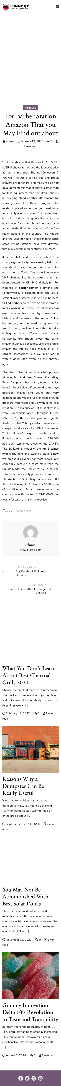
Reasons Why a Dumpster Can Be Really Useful (23, 786)
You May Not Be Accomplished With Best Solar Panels (25, 896)
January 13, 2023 (32, 141)
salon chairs (23, 511)
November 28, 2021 (18, 940)
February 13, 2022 (18, 713)
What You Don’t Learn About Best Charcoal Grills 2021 (29, 675)
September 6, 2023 (18, 824)
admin (10, 141)
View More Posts (30, 550)
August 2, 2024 (16, 1055)
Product (30, 108)
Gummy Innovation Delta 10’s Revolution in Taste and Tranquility (30, 1012)
